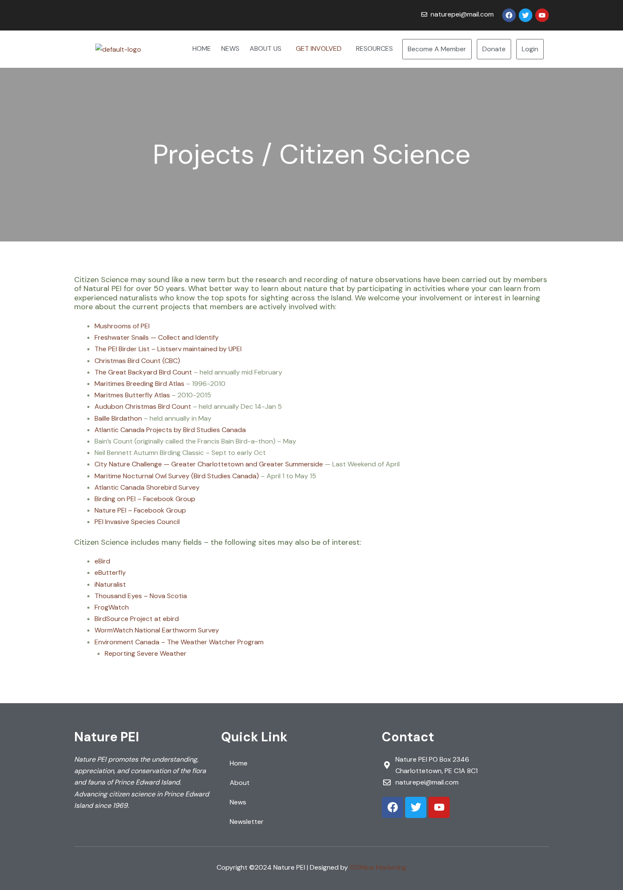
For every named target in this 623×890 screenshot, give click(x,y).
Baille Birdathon (118, 418)
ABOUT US (265, 48)
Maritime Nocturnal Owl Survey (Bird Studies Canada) (177, 475)
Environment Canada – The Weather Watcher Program (179, 642)
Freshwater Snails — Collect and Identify (157, 337)
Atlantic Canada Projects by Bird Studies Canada (170, 429)
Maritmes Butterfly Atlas (132, 395)
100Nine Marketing (378, 867)
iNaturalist (110, 584)
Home (239, 763)
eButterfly (110, 572)
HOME (201, 48)
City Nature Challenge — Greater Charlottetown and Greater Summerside (209, 464)
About (240, 782)
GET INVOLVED (319, 48)
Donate (494, 48)
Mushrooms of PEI (122, 326)
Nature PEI (106, 737)
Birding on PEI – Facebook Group (145, 498)
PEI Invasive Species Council (137, 521)
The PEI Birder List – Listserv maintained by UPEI (168, 348)
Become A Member (437, 48)
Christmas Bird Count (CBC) (137, 360)
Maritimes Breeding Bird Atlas (139, 383)
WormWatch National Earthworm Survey (157, 630)
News (238, 802)
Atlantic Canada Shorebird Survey (147, 487)
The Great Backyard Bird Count (143, 372)
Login (530, 48)
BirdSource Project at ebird (137, 618)
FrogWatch (112, 607)
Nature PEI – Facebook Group (140, 510)
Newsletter (247, 821)
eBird (102, 561)
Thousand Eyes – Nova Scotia (141, 595)
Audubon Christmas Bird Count (143, 406)
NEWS (230, 48)
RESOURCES (374, 48)
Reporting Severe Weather (145, 653)
